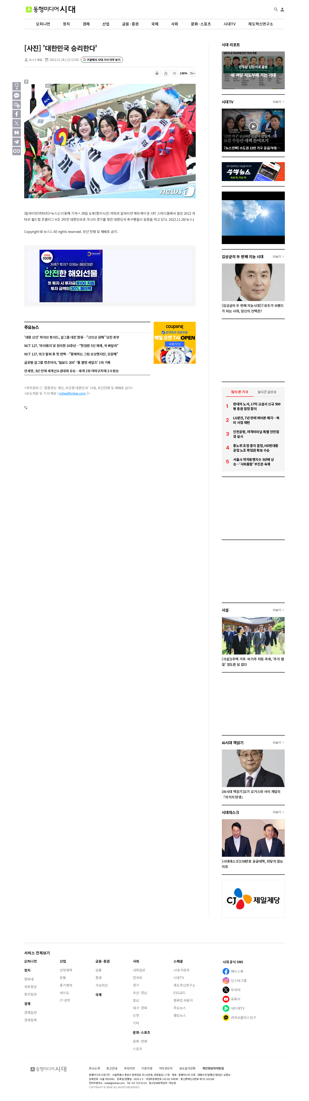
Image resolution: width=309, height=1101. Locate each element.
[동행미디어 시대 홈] (50, 9)
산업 (106, 24)
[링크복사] (16, 151)
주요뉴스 (179, 1007)
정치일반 (30, 994)
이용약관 (146, 1068)
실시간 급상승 (267, 391)
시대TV (230, 24)
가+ (192, 73)
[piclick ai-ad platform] (48, 86)
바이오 (64, 992)
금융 (98, 969)
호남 (136, 1000)
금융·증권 (130, 24)
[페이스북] (16, 114)
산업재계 (66, 969)
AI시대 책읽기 (233, 742)
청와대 (29, 978)
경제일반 (30, 1012)
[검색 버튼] (276, 9)
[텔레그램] (16, 142)
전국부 (137, 977)
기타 (136, 1022)
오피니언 (43, 24)
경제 (86, 24)
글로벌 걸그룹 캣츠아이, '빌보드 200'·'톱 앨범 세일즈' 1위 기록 (67, 362)
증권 (98, 977)
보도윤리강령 (187, 1068)
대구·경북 (140, 1007)
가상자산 (101, 985)
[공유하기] (165, 73)
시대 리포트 (231, 44)
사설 (225, 610)
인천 (136, 1015)
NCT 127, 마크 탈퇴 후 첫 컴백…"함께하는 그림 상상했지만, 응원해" (71, 353)
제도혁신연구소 (260, 24)
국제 (154, 24)
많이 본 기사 (239, 391)
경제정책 (30, 1019)
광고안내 (111, 1068)
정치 (66, 24)
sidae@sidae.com (72, 393)
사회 (174, 24)
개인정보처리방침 (213, 1068)
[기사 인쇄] (157, 73)
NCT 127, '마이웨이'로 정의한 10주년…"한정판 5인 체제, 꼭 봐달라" (71, 345)
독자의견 (129, 1068)
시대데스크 (230, 812)
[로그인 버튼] (282, 9)
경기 (136, 985)
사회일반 (139, 969)
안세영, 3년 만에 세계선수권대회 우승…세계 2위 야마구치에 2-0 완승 (71, 370)
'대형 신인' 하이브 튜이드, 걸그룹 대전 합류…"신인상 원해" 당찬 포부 (71, 337)
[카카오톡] (16, 95)
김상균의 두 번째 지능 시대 (243, 256)
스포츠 (137, 1048)
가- (175, 73)
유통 (63, 977)
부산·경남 (140, 992)
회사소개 (94, 1068)
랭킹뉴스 (179, 1015)
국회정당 (30, 986)
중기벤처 (66, 985)
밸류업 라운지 (183, 1000)
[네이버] (16, 132)
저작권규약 (166, 1068)
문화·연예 (140, 1041)
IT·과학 (65, 1000)
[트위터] (16, 123)
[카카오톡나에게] (16, 105)
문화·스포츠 (201, 24)
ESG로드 (179, 992)
